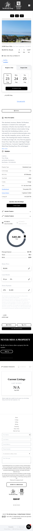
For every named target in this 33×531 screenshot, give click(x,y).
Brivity (15, 527)
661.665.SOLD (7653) (27, 5)
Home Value (16, 428)
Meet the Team (16, 431)
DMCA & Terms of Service (17, 529)
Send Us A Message (16, 484)
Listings (16, 419)
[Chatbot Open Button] (28, 526)
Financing (16, 426)
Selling (16, 422)
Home (16, 417)
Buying (16, 424)
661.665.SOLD (16, 505)
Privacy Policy (7, 529)
